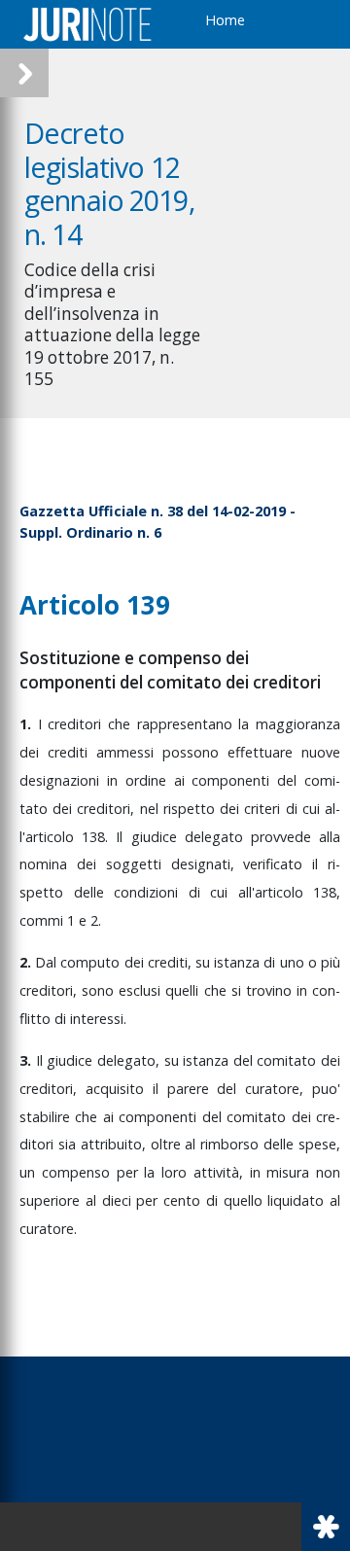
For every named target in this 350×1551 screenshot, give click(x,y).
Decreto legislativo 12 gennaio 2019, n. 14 (109, 183)
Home (225, 20)
